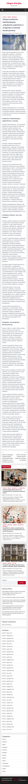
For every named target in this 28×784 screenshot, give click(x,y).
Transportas (21, 488)
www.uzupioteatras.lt (8, 33)
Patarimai (4, 749)
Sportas (4, 755)
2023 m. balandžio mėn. (8, 726)
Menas (9, 17)
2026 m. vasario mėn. (7, 646)
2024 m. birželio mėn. (7, 694)
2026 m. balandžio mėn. (8, 641)
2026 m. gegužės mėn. (8, 638)
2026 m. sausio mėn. (7, 649)
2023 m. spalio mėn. (7, 713)
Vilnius (3, 771)
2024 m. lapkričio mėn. (8, 681)
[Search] (25, 10)
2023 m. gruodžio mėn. (8, 708)
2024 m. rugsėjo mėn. (7, 686)
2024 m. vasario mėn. (7, 702)
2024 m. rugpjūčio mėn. (8, 689)
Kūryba (4, 17)
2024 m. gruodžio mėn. (8, 678)
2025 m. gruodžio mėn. (8, 651)
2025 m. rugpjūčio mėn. (8, 659)
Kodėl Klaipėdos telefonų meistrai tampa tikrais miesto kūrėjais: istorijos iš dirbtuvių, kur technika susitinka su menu (13, 593)
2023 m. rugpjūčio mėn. (8, 718)
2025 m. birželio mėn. (7, 665)
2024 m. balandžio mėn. (8, 697)
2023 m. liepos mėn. (7, 721)
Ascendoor (15, 780)
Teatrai (4, 760)
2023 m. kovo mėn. (7, 729)
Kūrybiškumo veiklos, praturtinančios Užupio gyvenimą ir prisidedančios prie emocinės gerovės (14, 529)
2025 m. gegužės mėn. (8, 667)
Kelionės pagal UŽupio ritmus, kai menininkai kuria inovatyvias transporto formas (14, 491)
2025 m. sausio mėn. (7, 675)
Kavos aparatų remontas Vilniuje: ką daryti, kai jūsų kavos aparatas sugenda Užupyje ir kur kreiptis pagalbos (13, 613)
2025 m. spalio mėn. (7, 657)
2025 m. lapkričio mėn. (7, 654)
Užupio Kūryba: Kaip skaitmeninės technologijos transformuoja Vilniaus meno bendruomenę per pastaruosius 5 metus (14, 601)
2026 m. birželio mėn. (7, 635)
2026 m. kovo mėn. (7, 643)
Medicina (9, 524)
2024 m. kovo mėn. (7, 700)
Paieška (4, 580)
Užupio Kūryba (14, 3)
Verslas (4, 768)
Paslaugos (20, 524)
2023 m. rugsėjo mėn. (7, 716)
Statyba (14, 563)
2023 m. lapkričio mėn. (8, 710)
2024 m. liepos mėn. (7, 692)
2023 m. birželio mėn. (7, 724)
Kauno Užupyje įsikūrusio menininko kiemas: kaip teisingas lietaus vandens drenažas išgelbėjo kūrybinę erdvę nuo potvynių (13, 607)
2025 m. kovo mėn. (7, 673)
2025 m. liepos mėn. (7, 662)
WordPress (4, 782)
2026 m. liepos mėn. (7, 633)
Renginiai (14, 17)
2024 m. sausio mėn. (7, 705)
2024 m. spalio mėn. (7, 684)
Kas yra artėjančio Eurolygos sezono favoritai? (13, 597)
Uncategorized (5, 766)
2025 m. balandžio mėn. (8, 670)
